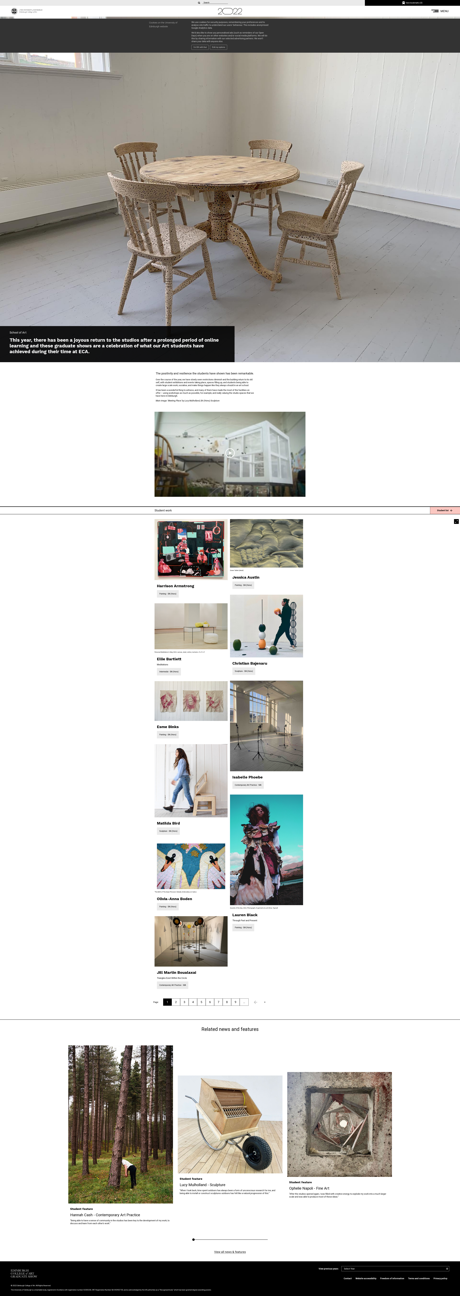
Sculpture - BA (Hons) (168, 831)
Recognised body (166, 1290)
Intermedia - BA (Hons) (168, 671)
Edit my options (218, 47)
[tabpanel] (120, 1136)
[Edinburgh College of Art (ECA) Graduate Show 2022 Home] (26, 11)
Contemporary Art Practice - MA (172, 985)
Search (198, 3)
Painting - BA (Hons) (167, 594)
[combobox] (395, 1268)
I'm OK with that (200, 47)
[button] (440, 11)
